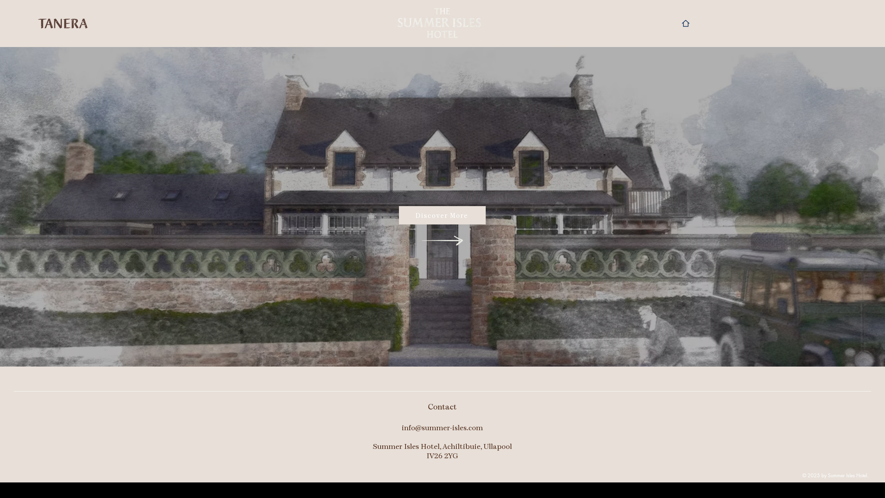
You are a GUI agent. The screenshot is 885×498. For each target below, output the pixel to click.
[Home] (685, 23)
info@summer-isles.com (442, 427)
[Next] (847, 206)
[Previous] (38, 206)
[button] (811, 9)
